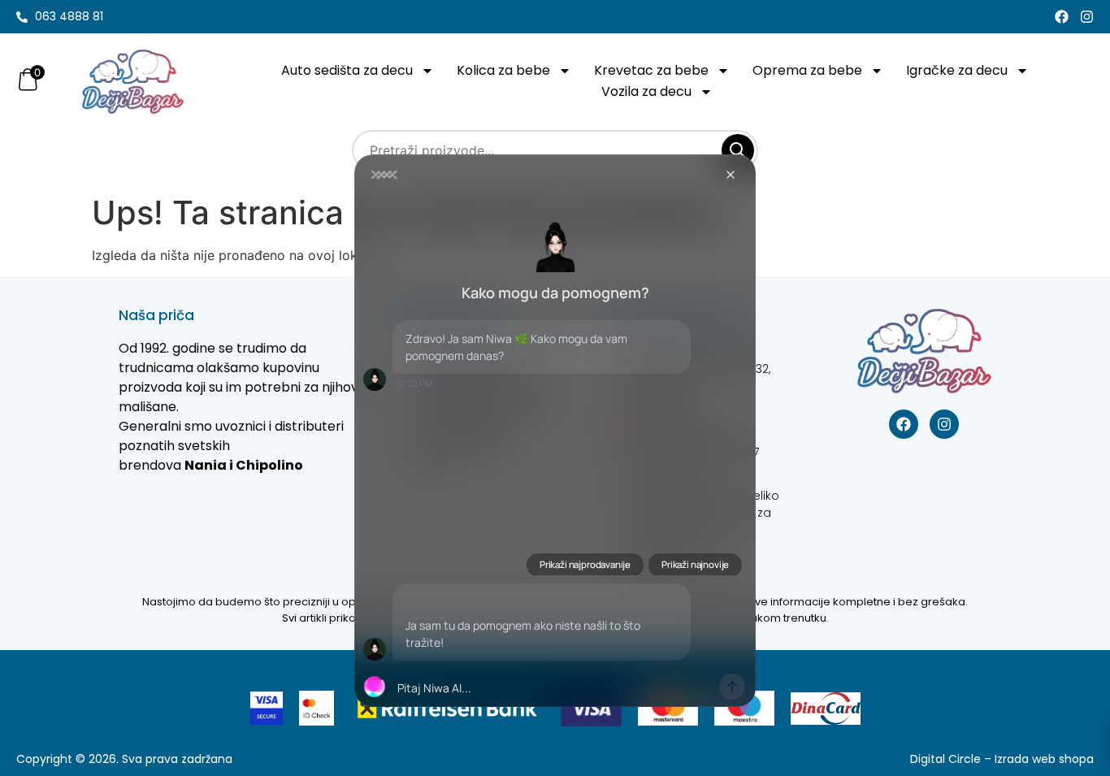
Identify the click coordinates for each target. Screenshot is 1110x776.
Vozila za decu (646, 91)
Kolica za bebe (503, 70)
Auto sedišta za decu (347, 70)
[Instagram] (1087, 17)
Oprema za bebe (807, 70)
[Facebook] (1062, 17)
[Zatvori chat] (730, 174)
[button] (555, 686)
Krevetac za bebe (651, 70)
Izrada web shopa (1044, 759)
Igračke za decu (957, 70)
